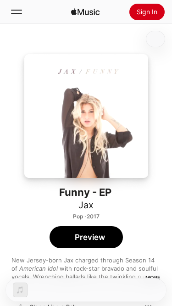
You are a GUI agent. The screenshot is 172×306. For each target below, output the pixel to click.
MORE (153, 277)
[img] (85, 12)
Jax (86, 205)
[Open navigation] (16, 12)
